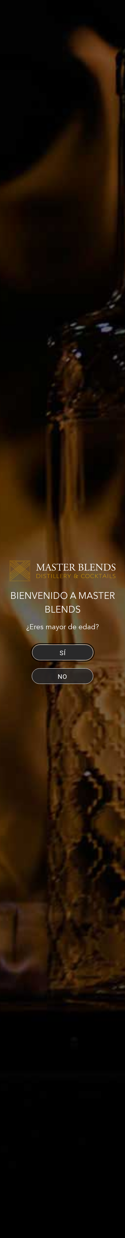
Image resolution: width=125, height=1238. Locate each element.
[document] (62, 619)
